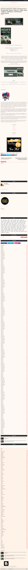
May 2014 (14, 417)
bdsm (5, 231)
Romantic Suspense (14, 516)
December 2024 (14, 268)
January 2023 (14, 295)
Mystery (14, 498)
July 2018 (14, 358)
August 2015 (14, 399)
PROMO (14, 504)
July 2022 (14, 302)
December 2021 (14, 310)
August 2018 (14, 357)
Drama (17, 222)
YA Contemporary (16, 230)
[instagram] (17, 243)
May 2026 (14, 248)
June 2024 (14, 275)
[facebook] (24, 0)
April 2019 (14, 348)
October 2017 (14, 369)
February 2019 (14, 350)
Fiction (12, 223)
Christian (25, 221)
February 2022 (14, 308)
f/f (14, 538)
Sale (14, 517)
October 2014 (14, 411)
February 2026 (14, 252)
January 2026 (14, 253)
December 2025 (14, 254)
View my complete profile (6, 184)
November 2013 (14, 424)
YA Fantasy (20, 230)
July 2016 (14, 386)
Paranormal (14, 505)
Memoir (14, 496)
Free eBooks (15, 223)
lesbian (17, 231)
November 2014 (14, 410)
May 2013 (14, 431)
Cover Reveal (12, 222)
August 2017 (14, 371)
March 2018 (14, 363)
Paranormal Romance (14, 506)
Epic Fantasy (23, 222)
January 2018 (14, 365)
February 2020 (14, 336)
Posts (2, 208)
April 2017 (14, 376)
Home (1, 0)
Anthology (14, 452)
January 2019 (14, 351)
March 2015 (14, 405)
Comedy (5, 222)
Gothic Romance (3, 224)
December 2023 (14, 282)
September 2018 (14, 356)
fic (10, 231)
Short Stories (14, 520)
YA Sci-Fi (23, 230)
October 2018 (14, 355)
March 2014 (14, 419)
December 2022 (14, 296)
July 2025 (14, 260)
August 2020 (14, 329)
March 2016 (14, 391)
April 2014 (14, 418)
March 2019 (14, 349)
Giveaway (22, 223)
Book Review (7, 153)
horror (14, 231)
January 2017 (14, 379)
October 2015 (14, 397)
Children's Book (21, 221)
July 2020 (14, 330)
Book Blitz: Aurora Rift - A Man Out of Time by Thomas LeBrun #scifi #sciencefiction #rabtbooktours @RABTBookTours (15, 438)
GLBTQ (19, 223)
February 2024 (14, 280)
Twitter (14, 127)
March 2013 (14, 433)
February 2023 (14, 294)
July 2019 (14, 344)
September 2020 (14, 328)
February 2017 (14, 378)
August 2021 (14, 315)
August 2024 (14, 273)
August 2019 (14, 343)
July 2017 (14, 372)
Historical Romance (14, 224)
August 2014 (14, 413)
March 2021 (14, 321)
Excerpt (4, 223)
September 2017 (14, 370)
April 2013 (14, 432)
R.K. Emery (2, 14)
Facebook (14, 128)
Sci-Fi (14, 518)
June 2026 (14, 247)
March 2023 (14, 293)
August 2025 (14, 259)
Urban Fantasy (2, 230)
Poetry (14, 508)
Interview (23, 224)
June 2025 (14, 261)
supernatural (22, 231)
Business (8, 221)
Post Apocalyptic (14, 509)
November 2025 (14, 255)
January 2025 (14, 267)
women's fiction (3, 232)
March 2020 (14, 335)
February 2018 (14, 364)
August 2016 (14, 385)
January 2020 (14, 337)
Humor (11, 153)
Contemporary (8, 222)
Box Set (5, 221)
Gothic (24, 223)
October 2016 (14, 383)
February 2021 (14, 322)
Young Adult (2, 231)
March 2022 (14, 307)
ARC (14, 450)
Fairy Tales (7, 223)
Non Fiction (14, 153)
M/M (14, 495)
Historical (10, 224)
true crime (25, 231)
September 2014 (14, 412)
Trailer (14, 527)
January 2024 (14, 281)
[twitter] (25, 0)
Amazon (14, 134)
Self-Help (17, 153)
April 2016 (14, 390)
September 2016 (14, 384)
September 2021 (14, 314)
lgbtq (19, 231)
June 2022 (14, 303)
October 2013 (14, 425)
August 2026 (14, 245)
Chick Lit (18, 221)
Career (11, 221)
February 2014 (14, 420)
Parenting (14, 507)
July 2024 (14, 274)
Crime (15, 222)
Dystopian (20, 222)
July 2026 (14, 246)
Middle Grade (14, 497)
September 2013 (14, 426)
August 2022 (14, 301)
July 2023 (14, 288)
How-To (18, 224)
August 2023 (14, 287)
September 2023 (14, 286)
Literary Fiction (14, 494)
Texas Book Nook (14, 2)
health (12, 231)
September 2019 (14, 342)
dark (7, 231)
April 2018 (14, 362)
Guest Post (7, 224)
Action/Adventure (14, 451)
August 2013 (14, 427)
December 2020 (14, 324)
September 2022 (14, 300)
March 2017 (14, 377)
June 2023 (14, 289)
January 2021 (14, 323)
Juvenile (14, 493)
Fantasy (10, 223)
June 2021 (14, 317)
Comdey (2, 222)
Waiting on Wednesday (7, 230)
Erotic (1, 223)
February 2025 (14, 266)
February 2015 (14, 406)
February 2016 (14, 392)
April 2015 (14, 404)
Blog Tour (4, 153)
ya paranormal (7, 232)
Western (12, 230)
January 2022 (14, 309)
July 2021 (14, 316)
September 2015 (14, 398)
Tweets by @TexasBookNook (4, 189)
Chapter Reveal (14, 221)
